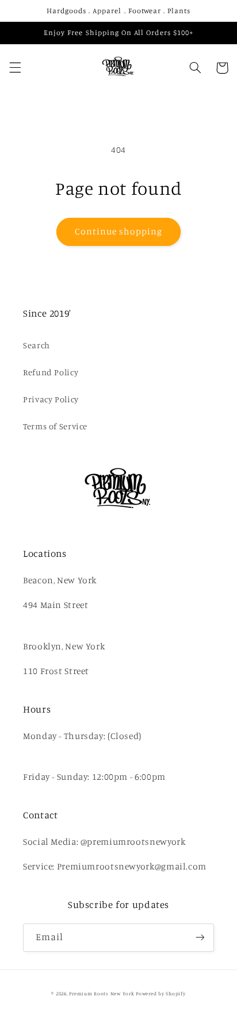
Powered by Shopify (160, 993)
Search (36, 345)
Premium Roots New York (101, 993)
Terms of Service (55, 426)
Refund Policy (50, 372)
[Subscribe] (200, 938)
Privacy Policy (51, 399)
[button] (15, 68)
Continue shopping (119, 231)
